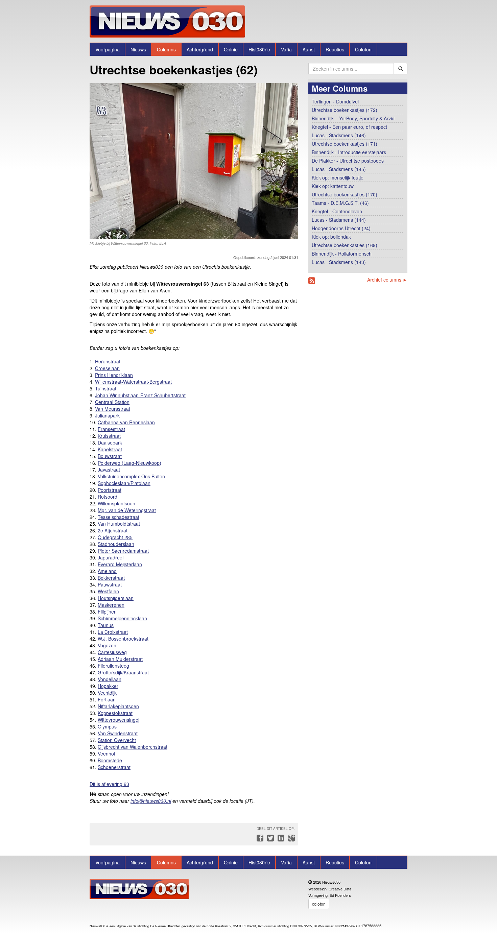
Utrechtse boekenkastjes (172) (344, 109)
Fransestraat (111, 429)
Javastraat (109, 469)
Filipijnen (107, 611)
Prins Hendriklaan (114, 375)
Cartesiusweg (112, 652)
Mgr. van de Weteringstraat (127, 510)
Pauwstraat (110, 584)
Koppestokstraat (115, 713)
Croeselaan (107, 368)
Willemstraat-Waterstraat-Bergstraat (133, 381)
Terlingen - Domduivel (335, 101)
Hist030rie (259, 49)
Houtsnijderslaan (116, 598)
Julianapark (107, 415)
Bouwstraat (110, 456)
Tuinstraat (105, 388)
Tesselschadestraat (118, 516)
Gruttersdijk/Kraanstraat (123, 672)
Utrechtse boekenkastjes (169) (344, 245)
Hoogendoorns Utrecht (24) (341, 228)
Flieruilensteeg (113, 665)
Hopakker (108, 686)
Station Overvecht (117, 740)
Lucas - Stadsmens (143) (339, 262)
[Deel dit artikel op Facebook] (259, 839)
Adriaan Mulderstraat (120, 658)
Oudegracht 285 (115, 537)
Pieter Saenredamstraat (123, 550)
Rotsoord (107, 496)
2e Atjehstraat (112, 530)
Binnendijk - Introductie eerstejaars (349, 152)
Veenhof (106, 753)
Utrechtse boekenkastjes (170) (344, 194)
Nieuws (138, 49)
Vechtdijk (107, 692)
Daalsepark (110, 442)
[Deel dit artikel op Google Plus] (290, 839)
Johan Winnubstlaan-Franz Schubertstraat (140, 395)
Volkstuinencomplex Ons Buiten (131, 476)
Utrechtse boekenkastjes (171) (344, 143)
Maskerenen (111, 604)
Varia (286, 49)
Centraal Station (112, 402)
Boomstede (110, 760)
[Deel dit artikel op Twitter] (269, 839)
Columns (166, 49)
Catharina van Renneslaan (126, 422)
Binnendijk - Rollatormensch (342, 253)
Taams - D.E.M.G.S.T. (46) (340, 202)
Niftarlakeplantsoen (118, 706)
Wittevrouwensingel (118, 719)
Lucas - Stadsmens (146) (339, 135)
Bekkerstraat (111, 577)
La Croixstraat (113, 631)
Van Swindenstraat (118, 733)
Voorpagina (107, 49)
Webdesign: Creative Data (329, 888)
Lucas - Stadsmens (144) (339, 219)
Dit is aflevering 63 (109, 784)
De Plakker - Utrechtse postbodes (348, 160)
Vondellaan (109, 679)
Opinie (231, 49)
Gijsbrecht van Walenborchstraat (132, 746)
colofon (319, 904)
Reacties (335, 49)
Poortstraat (109, 489)
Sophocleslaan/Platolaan (124, 483)
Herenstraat (107, 361)
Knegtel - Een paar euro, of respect (349, 126)
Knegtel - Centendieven (337, 211)
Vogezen (107, 645)
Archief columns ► (387, 279)
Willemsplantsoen (116, 503)
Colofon (363, 49)
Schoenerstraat (114, 767)
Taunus (106, 625)
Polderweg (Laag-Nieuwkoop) (129, 462)
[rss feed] (311, 281)
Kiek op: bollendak (331, 236)
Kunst (309, 49)
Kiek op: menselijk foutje (337, 177)
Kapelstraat (110, 449)
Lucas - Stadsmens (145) (339, 169)
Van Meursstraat (112, 408)
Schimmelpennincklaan (122, 618)
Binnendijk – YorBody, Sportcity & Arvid (353, 118)
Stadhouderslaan (116, 544)
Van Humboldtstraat (119, 523)
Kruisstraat (109, 435)
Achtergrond (200, 49)
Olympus (107, 726)
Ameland (107, 571)
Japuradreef (111, 557)
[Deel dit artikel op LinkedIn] (280, 839)
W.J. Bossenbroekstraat (123, 638)
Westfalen (108, 591)
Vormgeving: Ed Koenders (329, 895)
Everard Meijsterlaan (120, 564)
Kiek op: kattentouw (333, 186)
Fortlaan (107, 699)
